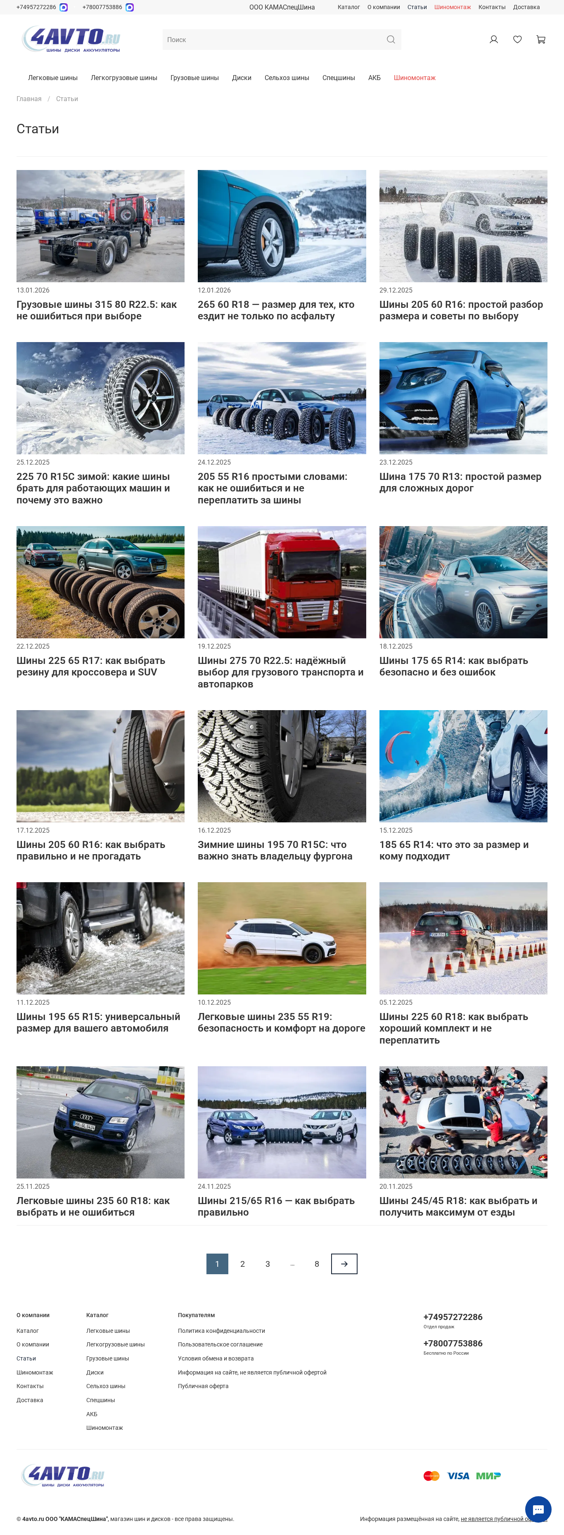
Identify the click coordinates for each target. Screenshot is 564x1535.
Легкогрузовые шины (124, 78)
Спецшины (338, 78)
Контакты (492, 7)
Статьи (417, 7)
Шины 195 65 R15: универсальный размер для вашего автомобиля (98, 1022)
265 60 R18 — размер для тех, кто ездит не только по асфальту (276, 310)
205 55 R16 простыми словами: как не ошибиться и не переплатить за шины (273, 488)
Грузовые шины (195, 78)
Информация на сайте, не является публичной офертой (252, 1372)
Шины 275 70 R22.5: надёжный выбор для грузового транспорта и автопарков (281, 672)
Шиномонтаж (452, 7)
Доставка (526, 7)
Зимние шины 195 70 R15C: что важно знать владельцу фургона (275, 850)
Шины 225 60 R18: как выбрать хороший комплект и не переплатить (453, 1028)
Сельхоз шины (287, 78)
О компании (383, 7)
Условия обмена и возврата (216, 1358)
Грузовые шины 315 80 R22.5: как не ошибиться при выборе (97, 310)
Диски (241, 78)
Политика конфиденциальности (221, 1330)
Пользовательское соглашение (220, 1344)
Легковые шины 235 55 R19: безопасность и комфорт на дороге (281, 1022)
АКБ (374, 78)
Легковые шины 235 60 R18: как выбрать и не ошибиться (93, 1207)
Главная (29, 99)
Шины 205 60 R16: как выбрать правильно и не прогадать (91, 850)
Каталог (349, 7)
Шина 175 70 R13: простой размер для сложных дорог (460, 482)
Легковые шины (53, 78)
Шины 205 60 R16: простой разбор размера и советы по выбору (461, 310)
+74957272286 (36, 7)
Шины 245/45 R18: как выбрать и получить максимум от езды (458, 1207)
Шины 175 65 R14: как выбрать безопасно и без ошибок (453, 666)
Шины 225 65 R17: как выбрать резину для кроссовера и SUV (91, 666)
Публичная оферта (203, 1386)
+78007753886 (102, 7)
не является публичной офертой (504, 1519)
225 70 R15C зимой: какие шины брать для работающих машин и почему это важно (93, 488)
